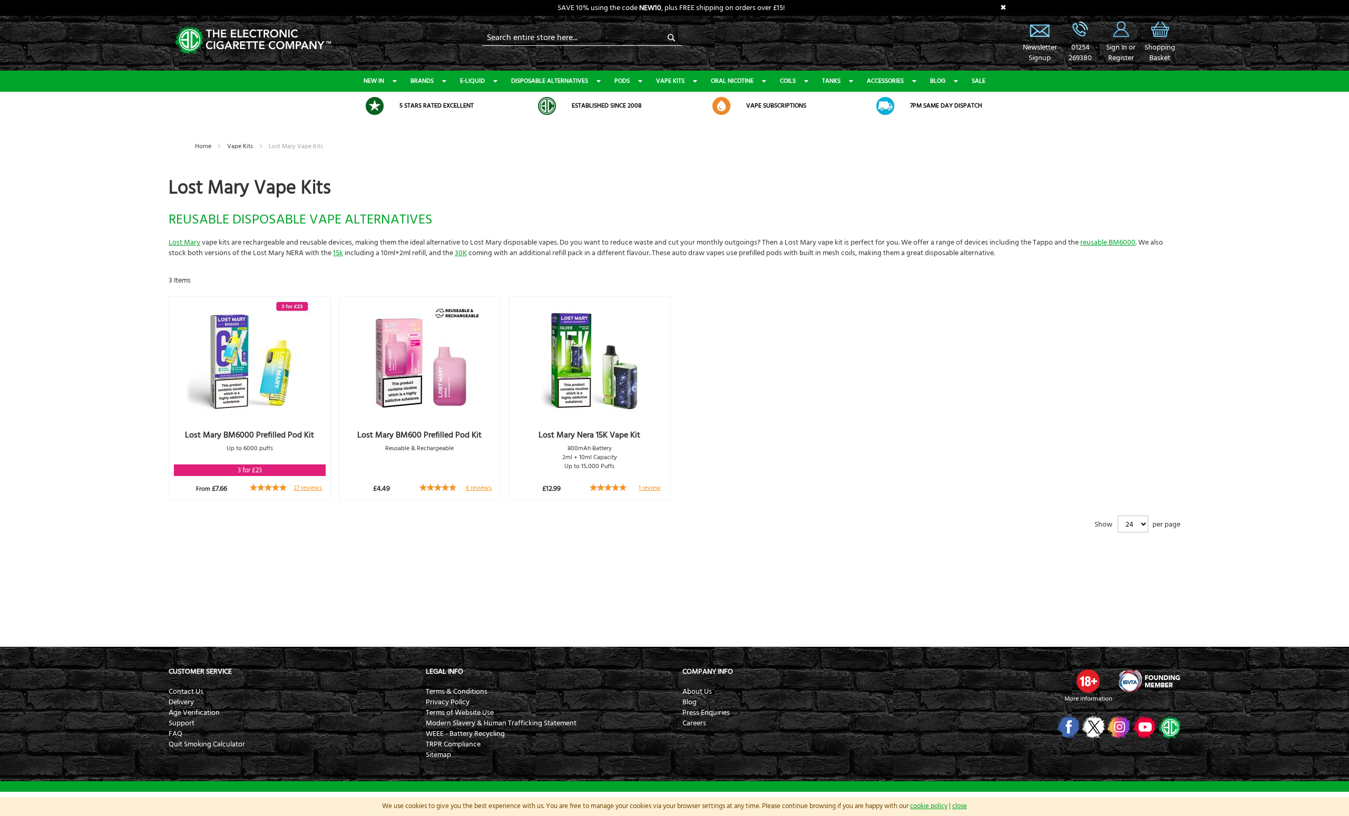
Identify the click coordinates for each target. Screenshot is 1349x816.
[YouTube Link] (1143, 727)
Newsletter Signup (1040, 29)
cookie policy (928, 806)
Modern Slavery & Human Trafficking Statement (501, 723)
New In (374, 80)
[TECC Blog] (1168, 727)
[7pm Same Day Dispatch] (885, 106)
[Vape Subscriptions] (721, 106)
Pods (622, 80)
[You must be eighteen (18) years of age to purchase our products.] (1088, 681)
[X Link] (1092, 727)
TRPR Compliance (453, 744)
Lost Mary (184, 242)
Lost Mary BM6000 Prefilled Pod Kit (249, 435)
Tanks (831, 80)
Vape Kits (670, 80)
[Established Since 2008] (547, 106)
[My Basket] (1160, 37)
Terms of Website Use (460, 712)
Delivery (181, 702)
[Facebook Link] (1067, 727)
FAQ (175, 733)
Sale (978, 80)
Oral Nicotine (732, 80)
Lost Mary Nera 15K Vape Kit (589, 435)
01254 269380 (1080, 29)
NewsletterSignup (1040, 52)
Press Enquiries (706, 712)
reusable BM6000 (1108, 242)
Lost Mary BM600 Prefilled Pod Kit (419, 435)
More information (1088, 698)
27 (308, 487)
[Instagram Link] (1118, 727)
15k (338, 253)
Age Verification (194, 712)
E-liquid (472, 80)
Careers (694, 723)
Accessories (885, 80)
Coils (788, 80)
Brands (422, 80)
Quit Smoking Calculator (207, 744)
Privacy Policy (448, 702)
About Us (697, 691)
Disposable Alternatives (549, 80)
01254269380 (1080, 52)
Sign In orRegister (1121, 29)
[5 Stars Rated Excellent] (375, 106)
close (959, 806)
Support (181, 723)
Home (204, 146)
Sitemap (438, 755)
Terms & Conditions (456, 691)
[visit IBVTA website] (1148, 681)
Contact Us (186, 691)
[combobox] (582, 37)
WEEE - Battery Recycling (465, 733)
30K (461, 253)
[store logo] (253, 39)
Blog (937, 80)
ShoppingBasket (1160, 52)
